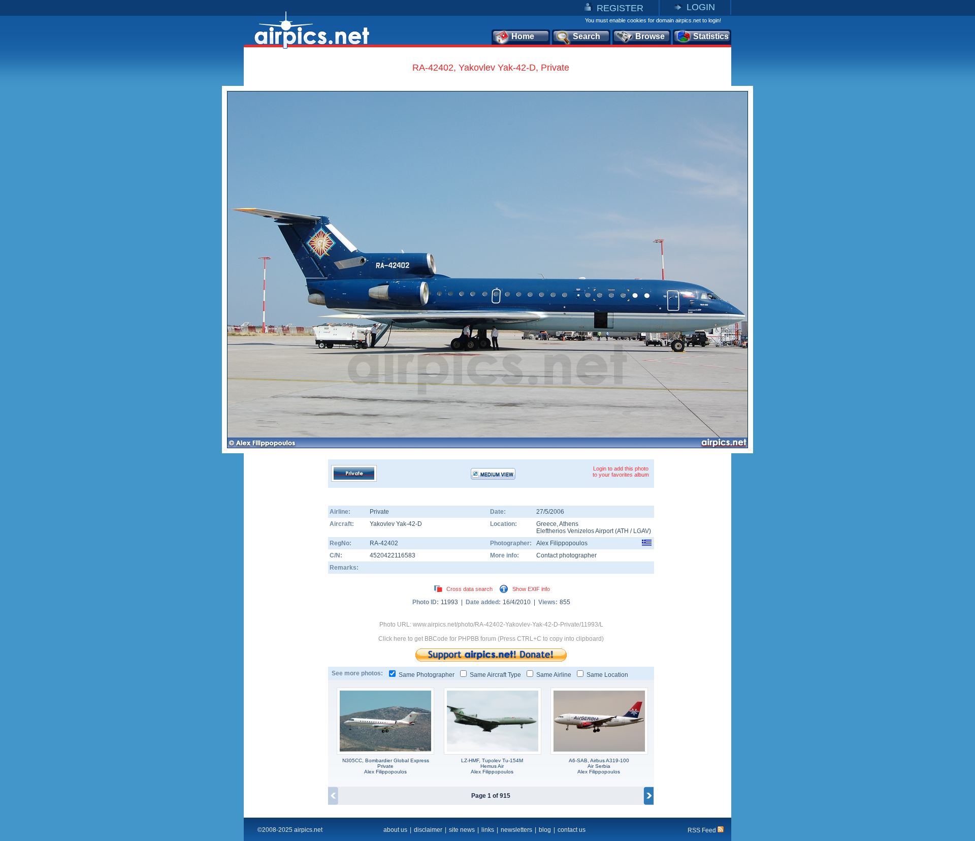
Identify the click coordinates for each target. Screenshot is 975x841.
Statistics (711, 36)
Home (522, 36)
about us (395, 829)
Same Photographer (426, 674)
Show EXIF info (531, 589)
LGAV (641, 531)
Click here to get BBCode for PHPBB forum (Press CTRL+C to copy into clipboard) (491, 638)
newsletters (516, 829)
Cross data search (469, 589)
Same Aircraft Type (495, 674)
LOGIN (701, 7)
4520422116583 (392, 555)
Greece (546, 523)
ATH (623, 531)
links (487, 829)
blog (545, 829)
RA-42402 (384, 543)
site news (462, 829)
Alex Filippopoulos (562, 543)
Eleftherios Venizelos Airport (574, 531)
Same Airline (554, 674)
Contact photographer (566, 555)
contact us (572, 829)
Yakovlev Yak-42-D (396, 523)
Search (586, 36)
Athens (568, 523)
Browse (650, 36)
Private (379, 511)
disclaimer (428, 829)
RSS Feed (703, 830)
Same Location (607, 674)
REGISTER (620, 8)
